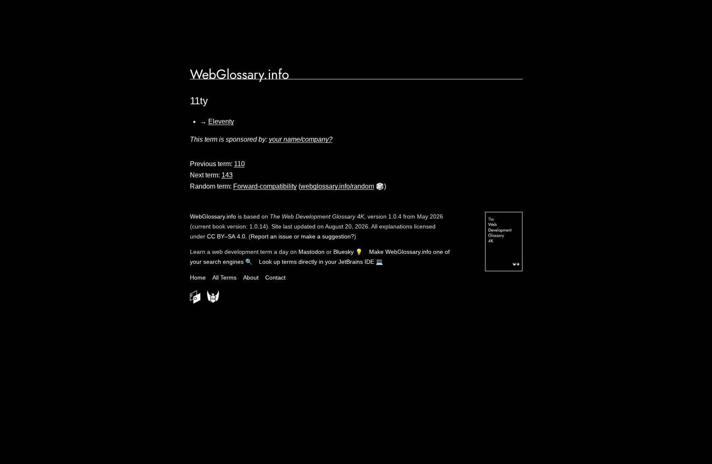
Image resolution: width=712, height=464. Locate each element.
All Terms (224, 277)
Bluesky (343, 251)
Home (198, 277)
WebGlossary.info (239, 74)
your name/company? (301, 139)
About (251, 277)
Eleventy (221, 121)
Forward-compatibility (265, 186)
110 (239, 163)
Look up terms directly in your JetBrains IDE (316, 261)
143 (227, 175)
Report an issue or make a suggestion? (302, 236)
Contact (275, 277)
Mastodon (311, 251)
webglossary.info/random (337, 186)
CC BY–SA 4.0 (226, 236)
